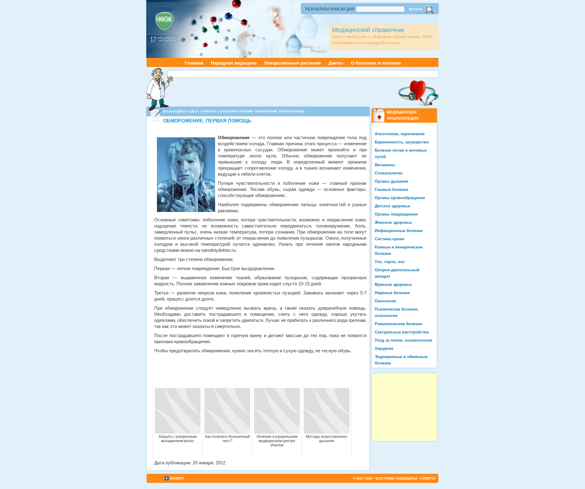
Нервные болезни (392, 292)
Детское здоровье (392, 206)
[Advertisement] (303, 74)
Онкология (385, 301)
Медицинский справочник (368, 29)
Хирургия (384, 348)
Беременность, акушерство (402, 142)
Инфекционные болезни (399, 230)
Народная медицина (234, 62)
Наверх (177, 478)
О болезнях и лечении (376, 62)
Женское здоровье (393, 222)
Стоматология (388, 173)
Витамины (385, 165)
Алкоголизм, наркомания (400, 134)
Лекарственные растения (292, 62)
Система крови (389, 239)
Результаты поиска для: (330, 9)
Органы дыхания (391, 181)
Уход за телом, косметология (403, 340)
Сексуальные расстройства (402, 332)
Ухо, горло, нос (390, 261)
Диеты (335, 62)
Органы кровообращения (400, 197)
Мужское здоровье (393, 284)
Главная (194, 62)
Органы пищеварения (396, 214)
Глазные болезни (391, 189)
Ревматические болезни (398, 324)
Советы (427, 478)
